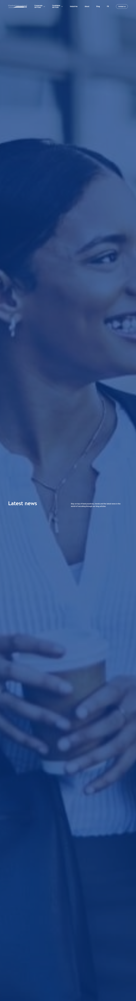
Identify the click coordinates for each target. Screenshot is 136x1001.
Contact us (122, 6)
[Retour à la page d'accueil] (17, 6)
